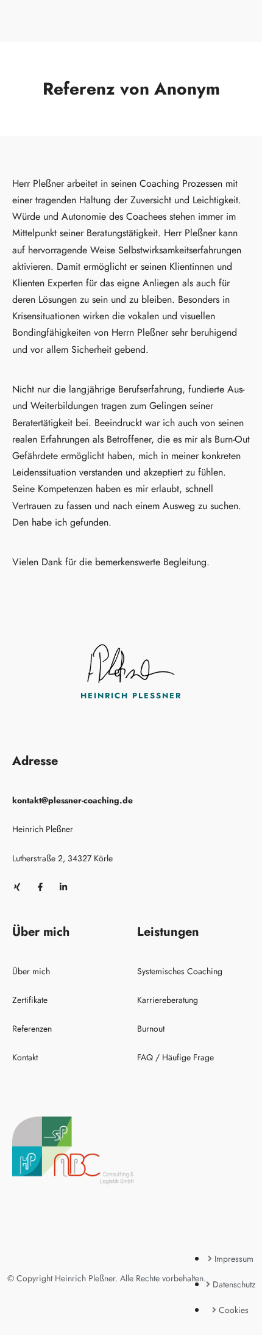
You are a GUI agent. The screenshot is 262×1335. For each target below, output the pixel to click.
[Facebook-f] (40, 886)
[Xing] (17, 886)
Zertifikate (30, 1000)
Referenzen (32, 1028)
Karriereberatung (167, 1000)
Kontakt (25, 1057)
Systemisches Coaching (179, 971)
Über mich (31, 971)
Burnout (151, 1028)
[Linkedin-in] (63, 886)
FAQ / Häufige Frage (175, 1057)
